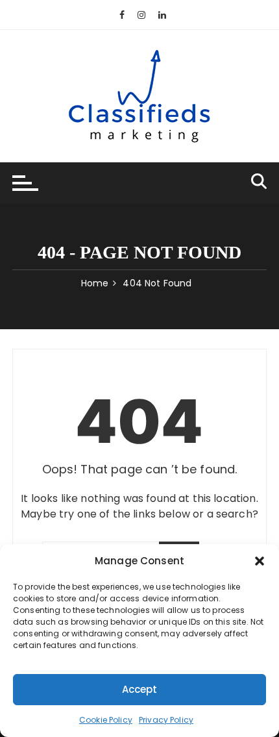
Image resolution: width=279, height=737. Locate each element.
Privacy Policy (166, 719)
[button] (259, 561)
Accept (140, 689)
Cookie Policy (105, 719)
